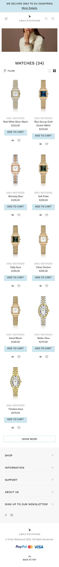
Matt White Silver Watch (15, 121)
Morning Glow (15, 196)
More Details (29, 8)
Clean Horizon (43, 267)
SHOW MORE (29, 439)
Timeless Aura (15, 409)
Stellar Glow (43, 338)
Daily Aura (15, 267)
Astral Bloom (15, 338)
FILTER (11, 71)
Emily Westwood (16, 118)
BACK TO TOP (29, 560)
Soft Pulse (43, 196)
